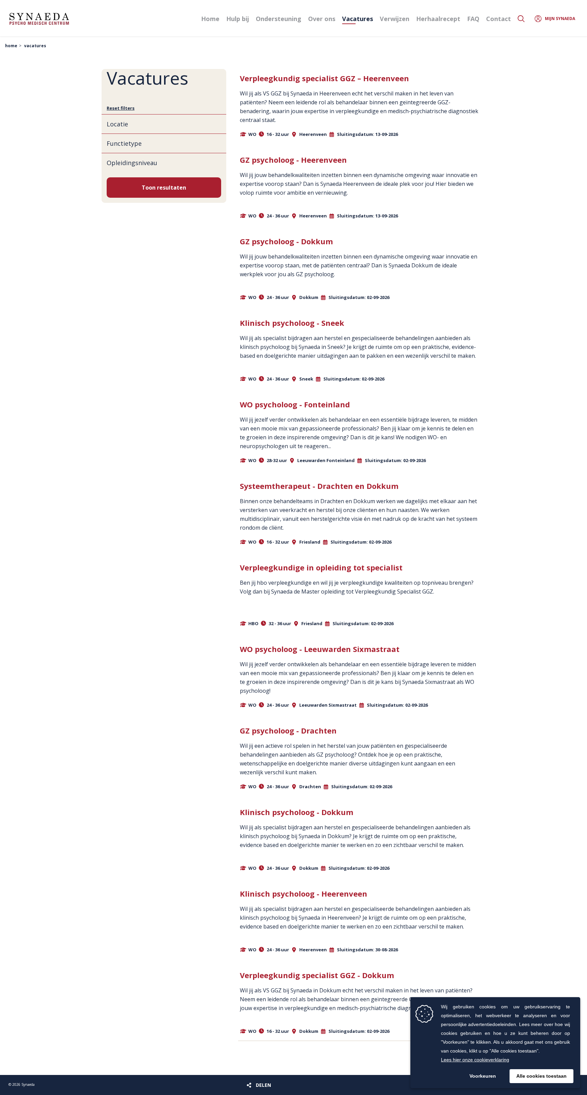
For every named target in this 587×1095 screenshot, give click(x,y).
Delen (263, 1085)
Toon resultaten (164, 187)
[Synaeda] (39, 19)
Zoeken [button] (521, 18)
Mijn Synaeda (560, 18)
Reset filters (121, 108)
